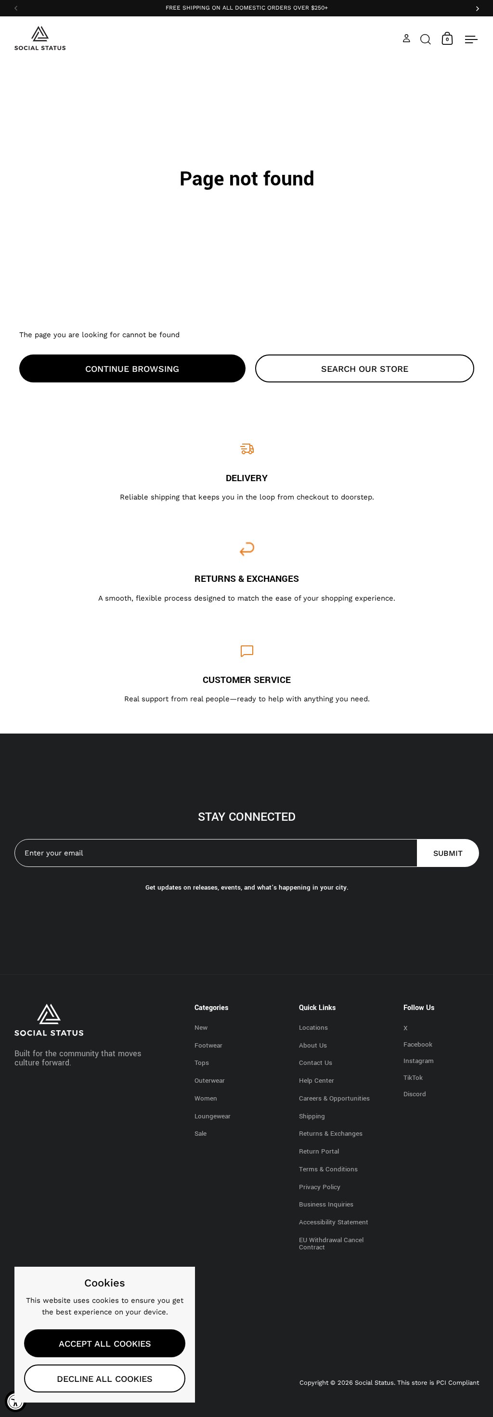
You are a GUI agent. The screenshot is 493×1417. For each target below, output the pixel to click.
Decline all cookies (105, 1379)
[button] (425, 38)
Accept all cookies (105, 1343)
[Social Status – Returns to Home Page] (40, 38)
